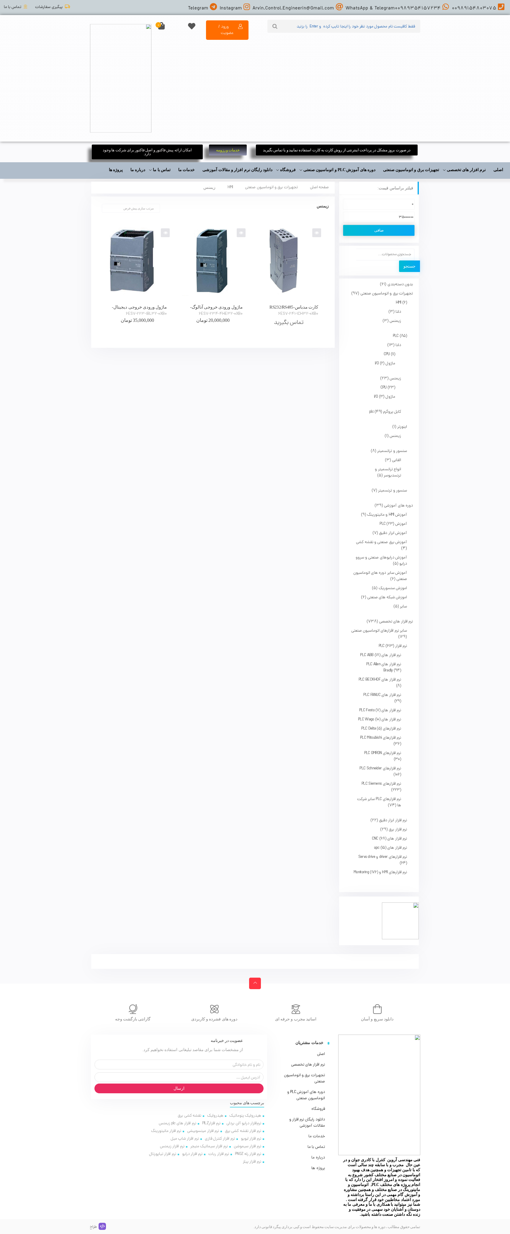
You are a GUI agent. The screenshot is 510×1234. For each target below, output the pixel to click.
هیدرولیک (215, 1116)
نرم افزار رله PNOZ (248, 1154)
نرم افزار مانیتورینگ (166, 1131)
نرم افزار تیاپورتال (162, 1154)
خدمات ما (186, 170)
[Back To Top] (255, 983)
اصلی (498, 170)
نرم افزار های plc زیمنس (177, 1123)
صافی (379, 230)
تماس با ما (12, 7)
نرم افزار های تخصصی (308, 1065)
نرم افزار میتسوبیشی (203, 1131)
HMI (230, 187)
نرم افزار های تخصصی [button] (466, 170)
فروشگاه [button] (288, 170)
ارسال (179, 1088)
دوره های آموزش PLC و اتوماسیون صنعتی (306, 1095)
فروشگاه (318, 1109)
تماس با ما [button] (162, 170)
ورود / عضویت (225, 30)
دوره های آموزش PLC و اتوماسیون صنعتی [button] (339, 170)
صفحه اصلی (319, 187)
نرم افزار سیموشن (247, 1146)
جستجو (409, 266)
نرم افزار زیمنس (172, 1146)
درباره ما (137, 170)
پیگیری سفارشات (48, 7)
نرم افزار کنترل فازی (220, 1139)
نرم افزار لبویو (251, 1139)
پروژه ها (116, 170)
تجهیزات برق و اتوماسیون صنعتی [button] (411, 170)
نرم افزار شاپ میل (185, 1139)
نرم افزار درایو (192, 1154)
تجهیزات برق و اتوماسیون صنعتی (271, 187)
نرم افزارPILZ (211, 1123)
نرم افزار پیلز (252, 1162)
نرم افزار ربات (218, 1154)
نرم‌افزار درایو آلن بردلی (243, 1123)
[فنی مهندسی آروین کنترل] (120, 78)
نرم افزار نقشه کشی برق (243, 1131)
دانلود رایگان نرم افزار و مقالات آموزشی (237, 170)
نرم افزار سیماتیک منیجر (209, 1146)
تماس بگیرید (288, 322)
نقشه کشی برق (189, 1116)
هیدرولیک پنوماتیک (245, 1116)
